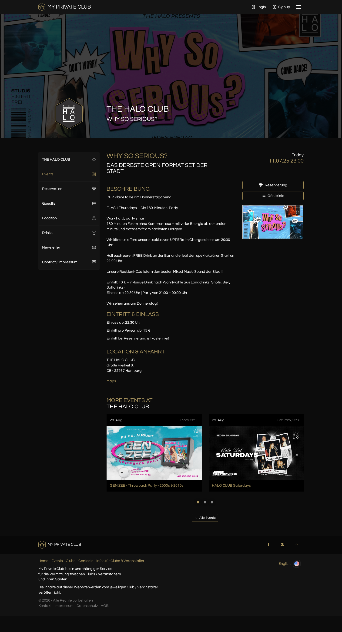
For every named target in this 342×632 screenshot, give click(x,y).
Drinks (47, 233)
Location (49, 218)
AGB (105, 606)
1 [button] (198, 502)
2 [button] (205, 502)
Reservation (52, 189)
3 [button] (212, 502)
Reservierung (275, 185)
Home (43, 561)
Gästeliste (275, 196)
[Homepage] (64, 7)
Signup (284, 7)
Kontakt (44, 606)
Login (261, 7)
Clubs (70, 561)
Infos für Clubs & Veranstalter (120, 561)
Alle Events (207, 517)
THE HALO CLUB (56, 159)
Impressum (64, 606)
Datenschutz (87, 606)
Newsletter (51, 247)
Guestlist (49, 203)
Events (48, 174)
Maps (111, 381)
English (284, 563)
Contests (85, 561)
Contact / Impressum (59, 262)
